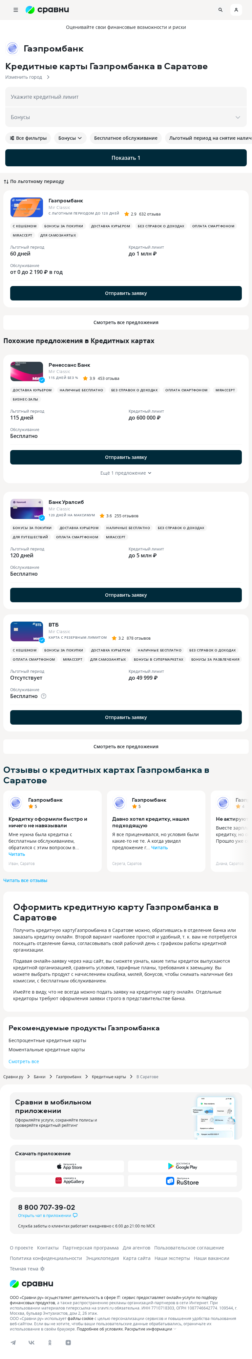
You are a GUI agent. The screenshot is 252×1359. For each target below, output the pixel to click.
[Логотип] (31, 1284)
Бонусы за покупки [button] (63, 226)
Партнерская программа (91, 1248)
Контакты (48, 1248)
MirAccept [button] (22, 235)
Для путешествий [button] (30, 537)
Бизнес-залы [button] (25, 399)
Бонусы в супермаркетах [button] (158, 659)
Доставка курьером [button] (110, 226)
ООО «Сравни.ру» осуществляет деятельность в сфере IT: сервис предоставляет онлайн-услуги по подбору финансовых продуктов (113, 1300)
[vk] (31, 1342)
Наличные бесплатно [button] (81, 390)
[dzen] (68, 1342)
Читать (17, 854)
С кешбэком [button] (24, 226)
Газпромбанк (45, 799)
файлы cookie (81, 1318)
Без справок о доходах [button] (161, 226)
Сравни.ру (13, 1076)
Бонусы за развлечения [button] (215, 659)
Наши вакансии (211, 1258)
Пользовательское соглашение (189, 1248)
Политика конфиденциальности (46, 1258)
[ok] (50, 1342)
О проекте (21, 1248)
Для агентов (136, 1248)
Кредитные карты (109, 1076)
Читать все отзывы (25, 880)
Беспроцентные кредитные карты (47, 1040)
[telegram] (13, 1342)
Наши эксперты (172, 1258)
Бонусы (67, 138)
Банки (40, 1076)
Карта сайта (137, 1258)
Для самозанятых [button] (58, 235)
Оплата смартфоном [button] (213, 226)
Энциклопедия (102, 1258)
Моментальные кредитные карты (47, 1049)
